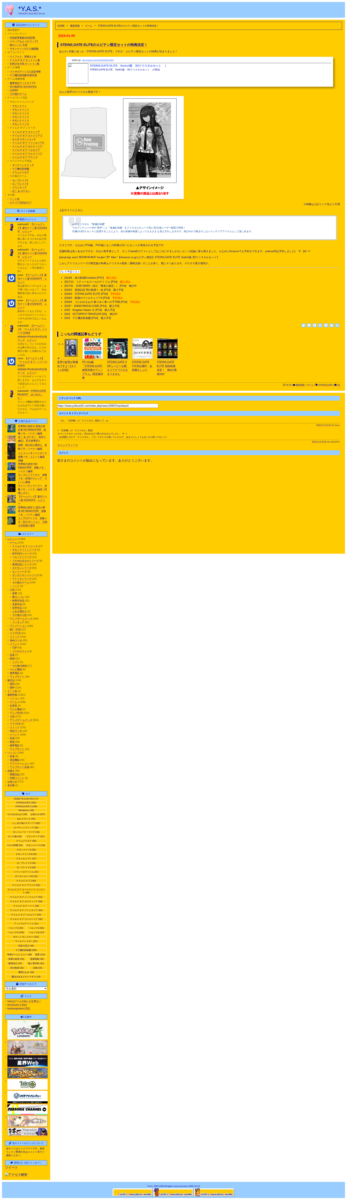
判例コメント (17, 778)
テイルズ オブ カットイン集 (25, 60)
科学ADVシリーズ (22, 553)
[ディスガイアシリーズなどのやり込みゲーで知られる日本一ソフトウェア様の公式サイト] (27, 1134)
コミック (14, 636)
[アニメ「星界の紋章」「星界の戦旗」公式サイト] (27, 1066)
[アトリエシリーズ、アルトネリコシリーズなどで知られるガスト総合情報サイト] (27, 1125)
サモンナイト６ (20, 124)
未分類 (11, 785)
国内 (12, 683)
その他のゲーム (18, 94)
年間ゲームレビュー (19, 954)
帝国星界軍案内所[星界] (22, 37)
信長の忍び (26, 945)
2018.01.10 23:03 (323, 425)
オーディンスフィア (23, 165)
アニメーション (18, 626)
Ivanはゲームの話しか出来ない (24, 1001)
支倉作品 (17, 604)
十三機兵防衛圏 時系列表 (23, 75)
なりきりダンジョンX (24, 139)
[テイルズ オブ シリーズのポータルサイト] (27, 1089)
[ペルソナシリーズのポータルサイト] (27, 1113)
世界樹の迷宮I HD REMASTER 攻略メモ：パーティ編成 (32, 468)
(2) (338, 385)
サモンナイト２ (20, 109)
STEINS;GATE (325, 385)
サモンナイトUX (26, 854)
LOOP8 (14, 90)
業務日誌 (14, 774)
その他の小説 (19, 615)
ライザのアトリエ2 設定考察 (25, 71)
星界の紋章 (16, 959)
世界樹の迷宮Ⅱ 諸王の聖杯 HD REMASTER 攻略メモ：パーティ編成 (32, 511)
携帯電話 (14, 673)
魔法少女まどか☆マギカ (26, 976)
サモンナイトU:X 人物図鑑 (24, 48)
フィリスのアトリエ (26, 923)
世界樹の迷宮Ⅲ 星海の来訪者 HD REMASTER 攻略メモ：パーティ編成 (32, 430)
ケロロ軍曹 (15, 845)
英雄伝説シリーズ (22, 564)
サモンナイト (19, 106)
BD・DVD (15, 629)
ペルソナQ (36, 932)
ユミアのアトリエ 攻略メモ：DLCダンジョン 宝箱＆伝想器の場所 (32, 522)
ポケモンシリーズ (22, 568)
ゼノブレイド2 (20, 180)
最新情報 (75, 25)
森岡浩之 (15, 963)
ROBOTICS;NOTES (26, 799)
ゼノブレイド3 (20, 183)
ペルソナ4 (36, 928)
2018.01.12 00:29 (319, 442)
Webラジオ (16, 640)
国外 (12, 687)
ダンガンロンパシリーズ (25, 575)
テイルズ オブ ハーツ (26, 906)
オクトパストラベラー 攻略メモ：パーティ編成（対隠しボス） (32, 489)
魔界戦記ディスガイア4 (22, 83)
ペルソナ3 (15, 928)
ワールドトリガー (26, 941)
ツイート (11, 1167)
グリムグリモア (20, 172)
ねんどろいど (26, 819)
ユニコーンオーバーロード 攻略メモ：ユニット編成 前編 (33, 457)
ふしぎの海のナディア (26, 823)
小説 (12, 589)
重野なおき (26, 972)
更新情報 (37, 959)
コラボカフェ (19, 651)
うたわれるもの (17, 814)
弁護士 (11, 770)
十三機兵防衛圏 (20, 168)
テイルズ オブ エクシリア (26, 132)
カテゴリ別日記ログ (21, 202)
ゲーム (88, 25)
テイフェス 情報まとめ (23, 56)
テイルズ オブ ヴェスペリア (27, 153)
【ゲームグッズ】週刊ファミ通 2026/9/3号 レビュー (32, 228)
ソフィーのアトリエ (26, 872)
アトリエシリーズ (22, 578)
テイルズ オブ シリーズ (25, 546)
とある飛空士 (19, 611)
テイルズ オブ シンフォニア (26, 897)
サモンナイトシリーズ (24, 549)
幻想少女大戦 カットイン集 (24, 63)
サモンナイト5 (35, 845)
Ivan (337, 425)
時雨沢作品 (18, 600)
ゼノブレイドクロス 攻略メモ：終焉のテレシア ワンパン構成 (32, 478)
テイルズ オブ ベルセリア (26, 150)
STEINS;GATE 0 (26, 806)
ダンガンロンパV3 (26, 876)
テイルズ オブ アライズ (25, 157)
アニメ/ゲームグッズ (21, 618)
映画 (12, 658)
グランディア (19, 187)
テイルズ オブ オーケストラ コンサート (26, 891)
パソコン (14, 698)
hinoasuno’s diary (17, 1004)
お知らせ (12, 781)
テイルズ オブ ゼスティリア (27, 146)
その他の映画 (19, 665)
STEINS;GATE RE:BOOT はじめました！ (31, 395)
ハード (15, 586)
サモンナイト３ (20, 113)
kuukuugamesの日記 (18, 1008)
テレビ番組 (16, 669)
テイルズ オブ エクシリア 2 (27, 135)
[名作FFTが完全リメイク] (27, 1053)
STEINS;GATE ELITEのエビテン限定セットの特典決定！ (104, 45)
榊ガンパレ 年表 (18, 45)
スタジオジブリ (26, 858)
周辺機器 (14, 760)
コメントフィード (67, 445)
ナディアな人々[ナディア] (24, 41)
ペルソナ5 (16, 932)
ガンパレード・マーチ (26, 832)
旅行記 (11, 680)
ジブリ (15, 662)
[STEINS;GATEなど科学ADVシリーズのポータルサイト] (27, 1102)
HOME (61, 25)
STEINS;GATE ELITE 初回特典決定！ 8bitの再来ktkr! (167, 368)
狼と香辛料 (36, 963)
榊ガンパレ (18, 597)
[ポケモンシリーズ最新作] (27, 1038)
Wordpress (26, 810)
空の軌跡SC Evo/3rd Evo (23, 86)
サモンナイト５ (20, 120)
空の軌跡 (17, 968)
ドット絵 (14, 199)
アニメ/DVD (16, 712)
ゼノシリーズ (19, 571)
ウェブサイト (17, 676)
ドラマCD (15, 633)
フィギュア (18, 622)
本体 (12, 756)
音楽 (12, 655)
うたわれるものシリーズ (25, 560)
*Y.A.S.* (29, 8)
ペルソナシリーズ (22, 557)
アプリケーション (19, 763)
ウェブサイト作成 (19, 767)
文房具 (13, 705)
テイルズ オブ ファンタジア (26, 910)
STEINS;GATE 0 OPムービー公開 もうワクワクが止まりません (118, 368)
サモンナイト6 (26, 849)
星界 (14, 593)
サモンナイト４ (20, 116)
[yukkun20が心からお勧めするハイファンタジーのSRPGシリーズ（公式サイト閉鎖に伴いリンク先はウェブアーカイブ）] (27, 1077)
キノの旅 (14, 836)
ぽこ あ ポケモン (21, 191)
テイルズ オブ (26, 880)
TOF (14, 647)
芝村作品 (17, 607)
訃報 (37, 968)
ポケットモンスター (26, 937)
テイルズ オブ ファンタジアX (28, 142)
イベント (14, 644)
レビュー (12, 539)
